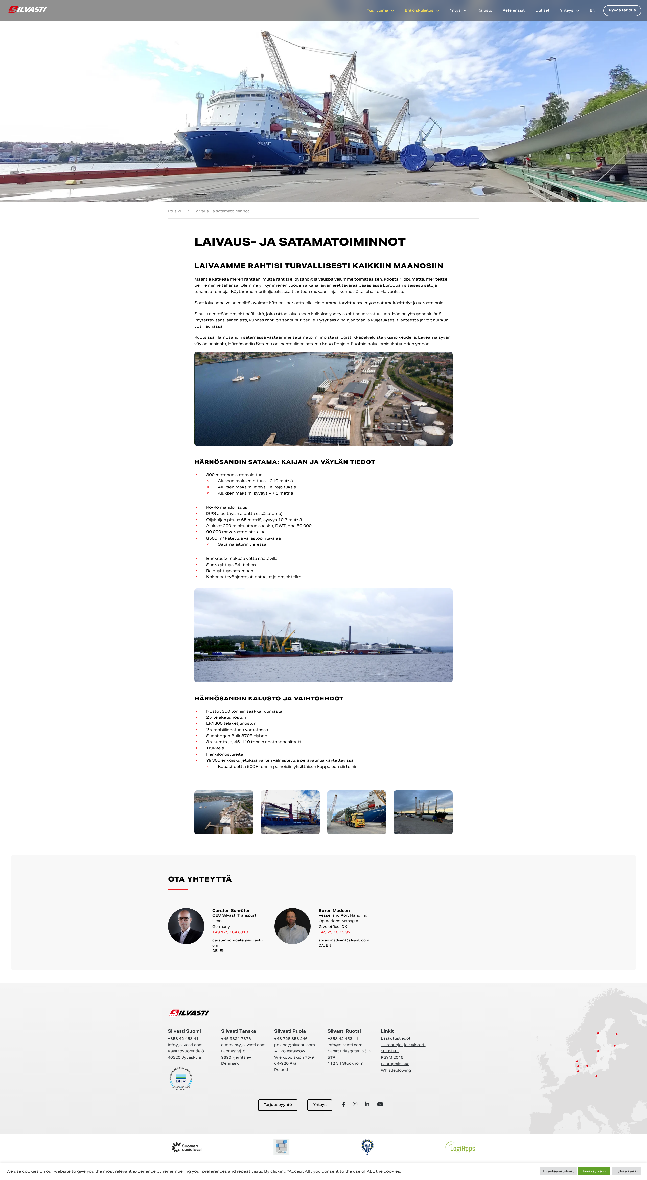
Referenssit (514, 10)
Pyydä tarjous (622, 10)
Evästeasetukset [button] (558, 1171)
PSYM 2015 (392, 1057)
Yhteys (566, 10)
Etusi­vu (175, 211)
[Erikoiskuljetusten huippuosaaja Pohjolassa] (27, 9)
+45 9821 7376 (236, 1038)
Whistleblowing (396, 1070)
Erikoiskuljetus (419, 10)
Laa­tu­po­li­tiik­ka (395, 1064)
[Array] (344, 1104)
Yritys (455, 10)
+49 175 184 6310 (230, 932)
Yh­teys (320, 1105)
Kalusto (484, 10)
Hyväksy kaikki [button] (594, 1171)
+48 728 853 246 (291, 1038)
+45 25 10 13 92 (335, 932)
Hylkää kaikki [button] (626, 1171)
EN (592, 10)
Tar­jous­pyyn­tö (278, 1105)
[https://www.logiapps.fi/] (460, 1147)
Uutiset (542, 10)
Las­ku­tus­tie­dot (395, 1038)
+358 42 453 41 (183, 1038)
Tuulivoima (377, 10)
